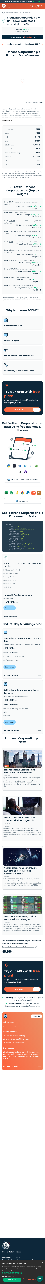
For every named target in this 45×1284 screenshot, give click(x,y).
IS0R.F (11, 242)
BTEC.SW (12, 221)
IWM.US (11, 277)
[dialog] (22, 1272)
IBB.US (11, 212)
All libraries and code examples (24, 480)
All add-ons (24, 501)
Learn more (36, 1)
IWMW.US (12, 269)
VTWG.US (12, 231)
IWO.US (11, 261)
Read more (14, 1271)
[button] (22, 1273)
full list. (6, 1059)
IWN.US (11, 286)
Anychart (40, 102)
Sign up (39, 6)
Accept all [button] (12, 1280)
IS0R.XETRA (13, 250)
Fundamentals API (14, 44)
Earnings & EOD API (33, 44)
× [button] (42, 1262)
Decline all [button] (32, 1280)
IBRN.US (11, 202)
